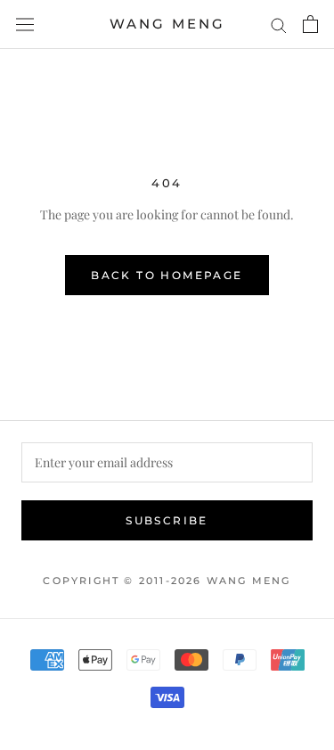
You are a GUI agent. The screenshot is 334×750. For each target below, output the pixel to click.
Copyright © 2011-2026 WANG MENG (166, 580)
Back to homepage (166, 275)
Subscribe (167, 520)
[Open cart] (310, 24)
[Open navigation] (25, 24)
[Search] (279, 24)
